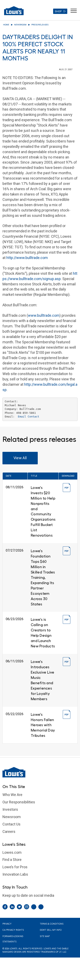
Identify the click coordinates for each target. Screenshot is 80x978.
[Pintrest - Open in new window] (33, 906)
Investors (10, 809)
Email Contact (28, 416)
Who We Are (12, 795)
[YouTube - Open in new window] (40, 906)
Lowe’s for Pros (14, 867)
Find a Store (12, 859)
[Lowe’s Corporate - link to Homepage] (40, 772)
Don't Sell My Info (51, 930)
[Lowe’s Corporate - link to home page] (14, 10)
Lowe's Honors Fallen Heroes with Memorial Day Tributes (43, 725)
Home (6, 24)
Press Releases (39, 24)
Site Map (45, 936)
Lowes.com (12, 852)
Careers (8, 831)
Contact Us (11, 824)
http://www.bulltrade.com (27, 258)
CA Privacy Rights (13, 930)
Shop (58, 11)
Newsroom (20, 24)
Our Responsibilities (18, 802)
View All (20, 458)
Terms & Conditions (51, 924)
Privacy (6, 924)
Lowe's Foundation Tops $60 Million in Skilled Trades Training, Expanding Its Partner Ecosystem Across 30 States (43, 577)
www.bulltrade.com (43, 315)
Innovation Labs (15, 874)
